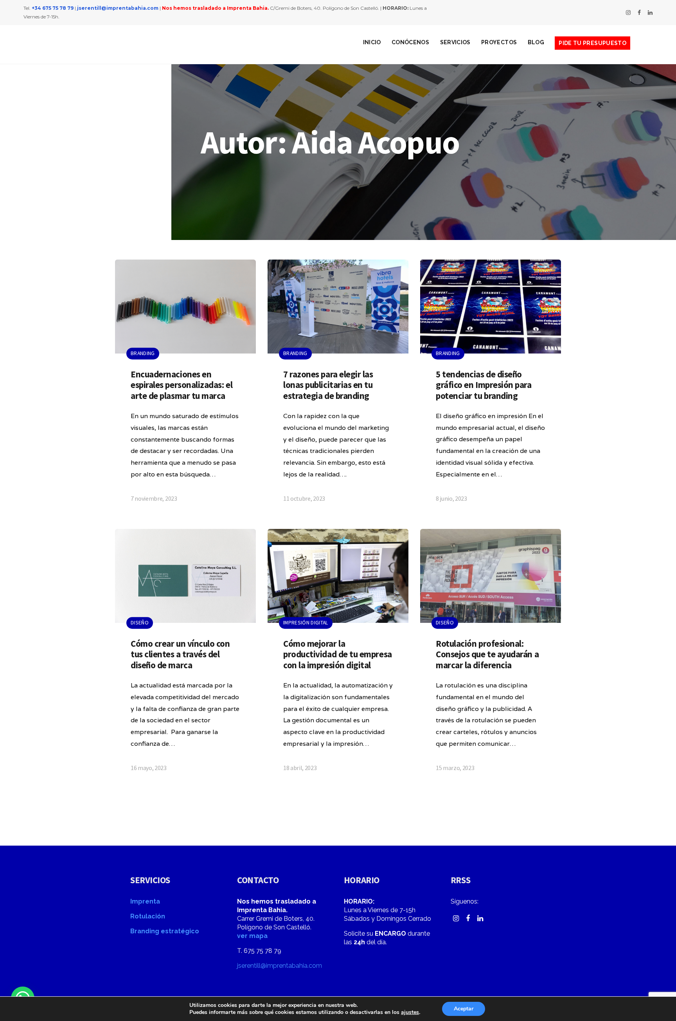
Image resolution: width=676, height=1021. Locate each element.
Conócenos (410, 42)
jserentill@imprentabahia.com (117, 8)
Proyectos (499, 42)
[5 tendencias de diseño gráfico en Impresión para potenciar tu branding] (490, 388)
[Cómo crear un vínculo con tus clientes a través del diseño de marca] (185, 657)
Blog (536, 42)
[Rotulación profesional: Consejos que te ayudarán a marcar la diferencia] (490, 657)
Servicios (455, 42)
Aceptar (463, 1008)
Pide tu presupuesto (592, 43)
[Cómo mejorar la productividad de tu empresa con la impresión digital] (338, 657)
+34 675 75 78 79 (53, 8)
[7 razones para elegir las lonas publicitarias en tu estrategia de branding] (338, 388)
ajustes (410, 1012)
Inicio (372, 42)
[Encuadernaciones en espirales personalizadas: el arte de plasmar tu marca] (185, 388)
